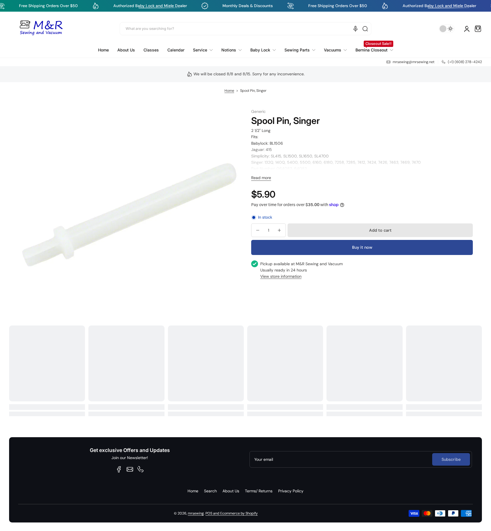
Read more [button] (261, 177)
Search (210, 490)
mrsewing (196, 513)
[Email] (129, 469)
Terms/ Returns (258, 490)
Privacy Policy (290, 490)
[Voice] (355, 28)
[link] (203, 50)
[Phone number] (140, 469)
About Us (230, 490)
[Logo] (41, 28)
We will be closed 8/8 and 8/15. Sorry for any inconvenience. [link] (249, 73)
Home (229, 90)
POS (208, 513)
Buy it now (362, 247)
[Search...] (365, 28)
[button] (478, 29)
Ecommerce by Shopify (239, 513)
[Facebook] (119, 469)
